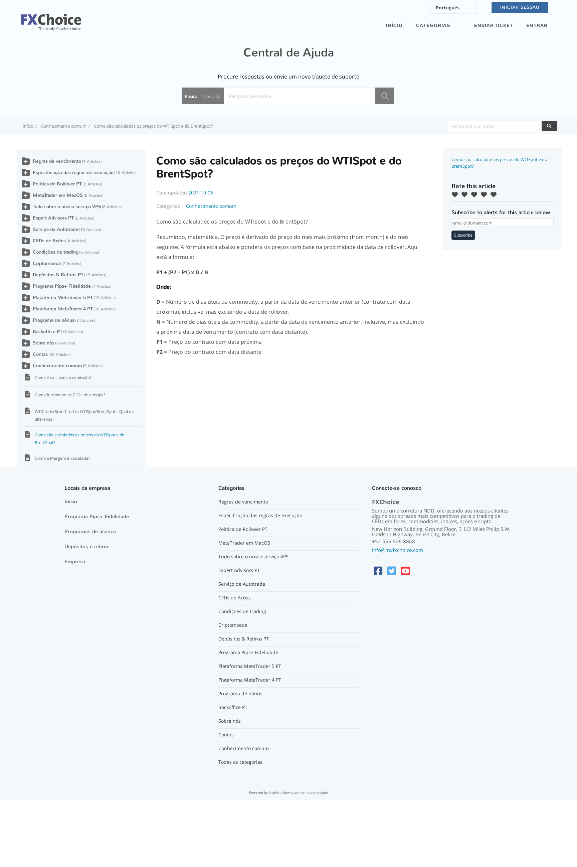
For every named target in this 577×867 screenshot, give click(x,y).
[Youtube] (405, 571)
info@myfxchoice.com (397, 550)
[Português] (453, 8)
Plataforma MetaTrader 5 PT (63, 297)
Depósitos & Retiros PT (58, 275)
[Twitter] (391, 571)
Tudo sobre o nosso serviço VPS (67, 206)
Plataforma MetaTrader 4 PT (63, 309)
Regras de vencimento (57, 161)
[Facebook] (378, 571)
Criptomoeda (47, 263)
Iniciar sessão (520, 7)
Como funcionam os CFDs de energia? (70, 395)
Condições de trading (55, 252)
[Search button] (384, 96)
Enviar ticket (493, 25)
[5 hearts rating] (495, 194)
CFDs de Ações (49, 241)
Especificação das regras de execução (73, 172)
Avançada (211, 96)
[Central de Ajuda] (51, 18)
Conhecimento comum (63, 126)
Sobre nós (43, 343)
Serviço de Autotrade (55, 229)
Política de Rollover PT (57, 184)
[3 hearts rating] (475, 194)
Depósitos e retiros (87, 546)
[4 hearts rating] (485, 194)
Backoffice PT (47, 331)
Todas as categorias (240, 762)
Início (394, 25)
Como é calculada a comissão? (63, 378)
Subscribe (463, 235)
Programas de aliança (90, 531)
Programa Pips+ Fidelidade (62, 286)
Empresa (74, 561)
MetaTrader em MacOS (58, 195)
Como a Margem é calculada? (62, 458)
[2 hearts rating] (466, 194)
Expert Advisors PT (53, 218)
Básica (191, 96)
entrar (537, 25)
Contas (40, 354)
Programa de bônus (53, 320)
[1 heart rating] (456, 194)
